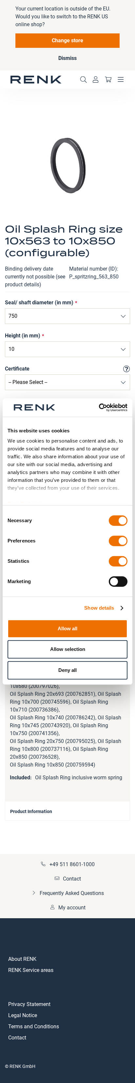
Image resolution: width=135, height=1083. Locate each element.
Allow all (67, 628)
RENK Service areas (30, 970)
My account (72, 907)
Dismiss (67, 58)
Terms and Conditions (33, 1026)
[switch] (118, 541)
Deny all (67, 670)
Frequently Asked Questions (72, 893)
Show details (99, 608)
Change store (67, 40)
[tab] (67, 811)
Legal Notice (22, 1015)
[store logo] (36, 80)
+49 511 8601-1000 (72, 864)
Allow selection (67, 649)
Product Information (31, 811)
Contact (72, 879)
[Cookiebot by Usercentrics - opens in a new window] (98, 407)
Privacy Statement (29, 1004)
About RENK (22, 959)
